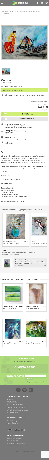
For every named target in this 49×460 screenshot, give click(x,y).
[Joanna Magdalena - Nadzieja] (36, 329)
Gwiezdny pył (7, 342)
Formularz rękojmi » (13, 412)
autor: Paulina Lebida (9, 308)
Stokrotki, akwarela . (10, 242)
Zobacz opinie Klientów (25, 367)
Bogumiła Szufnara (33, 210)
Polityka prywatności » (13, 423)
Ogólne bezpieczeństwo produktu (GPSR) (14, 196)
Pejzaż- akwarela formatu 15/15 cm (15, 307)
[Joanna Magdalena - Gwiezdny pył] (12, 329)
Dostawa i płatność (7, 188)
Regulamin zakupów (8, 192)
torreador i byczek (19, 201)
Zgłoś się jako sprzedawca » (15, 404)
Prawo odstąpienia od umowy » (16, 407)
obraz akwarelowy (9, 201)
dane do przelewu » (13, 445)
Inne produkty (7, 210)
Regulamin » (10, 420)
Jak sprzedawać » (12, 403)
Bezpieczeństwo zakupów (9, 194)
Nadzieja (29, 342)
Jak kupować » (11, 401)
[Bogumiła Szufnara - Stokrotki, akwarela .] (15, 226)
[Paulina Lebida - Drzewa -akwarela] (36, 294)
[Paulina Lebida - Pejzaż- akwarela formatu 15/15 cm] (12, 294)
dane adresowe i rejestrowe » (16, 443)
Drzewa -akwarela (32, 307)
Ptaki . (34, 242)
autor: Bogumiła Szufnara (11, 243)
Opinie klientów (8, 252)
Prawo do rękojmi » (13, 409)
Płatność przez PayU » (13, 422)
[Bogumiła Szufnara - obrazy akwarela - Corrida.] (24, 42)
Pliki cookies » (11, 425)
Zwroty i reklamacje (7, 190)
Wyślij (29, 378)
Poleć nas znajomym (15, 376)
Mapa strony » (11, 400)
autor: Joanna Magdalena (11, 343)
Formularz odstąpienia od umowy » (18, 410)
